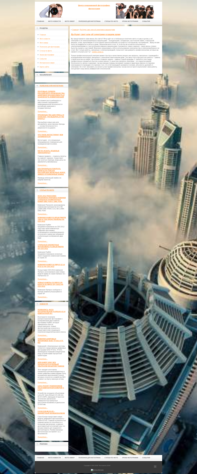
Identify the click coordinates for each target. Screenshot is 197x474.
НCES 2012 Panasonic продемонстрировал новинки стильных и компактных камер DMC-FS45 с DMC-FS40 (52, 198)
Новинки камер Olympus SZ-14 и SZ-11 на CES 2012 (51, 265)
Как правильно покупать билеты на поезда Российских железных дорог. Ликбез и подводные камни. (52, 171)
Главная (43, 35)
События (43, 59)
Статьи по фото (46, 51)
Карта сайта (44, 67)
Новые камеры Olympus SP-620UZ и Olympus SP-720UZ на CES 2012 (50, 284)
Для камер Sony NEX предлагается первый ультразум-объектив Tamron (51, 364)
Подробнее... (43, 111)
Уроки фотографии (47, 55)
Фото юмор (44, 43)
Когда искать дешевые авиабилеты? (48, 152)
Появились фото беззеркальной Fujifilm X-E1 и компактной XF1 (51, 311)
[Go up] (155, 467)
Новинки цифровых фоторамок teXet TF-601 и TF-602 (51, 341)
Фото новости (45, 39)
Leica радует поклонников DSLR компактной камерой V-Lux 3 (51, 388)
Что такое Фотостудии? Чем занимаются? (50, 136)
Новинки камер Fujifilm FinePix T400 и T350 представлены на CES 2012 (52, 219)
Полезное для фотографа (50, 47)
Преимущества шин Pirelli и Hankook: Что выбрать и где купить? (51, 117)
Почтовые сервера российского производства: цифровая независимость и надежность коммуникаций (51, 94)
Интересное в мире (47, 63)
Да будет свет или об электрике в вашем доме (95, 34)
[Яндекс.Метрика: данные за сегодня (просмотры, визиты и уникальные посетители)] (97, 470)
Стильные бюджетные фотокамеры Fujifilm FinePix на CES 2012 (51, 247)
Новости (44, 304)
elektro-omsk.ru (97, 52)
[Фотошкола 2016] (53, 10)
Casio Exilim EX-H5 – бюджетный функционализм (51, 412)
